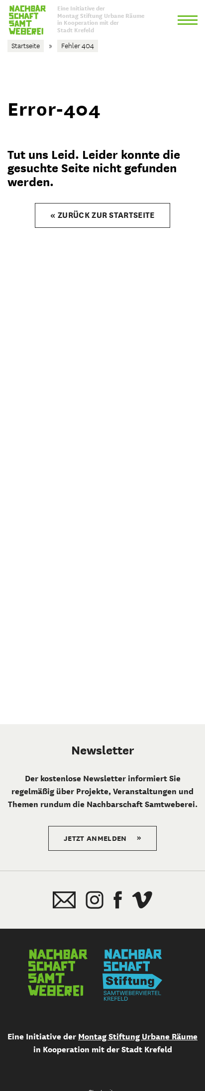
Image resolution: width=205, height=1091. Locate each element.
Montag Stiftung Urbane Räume (138, 1036)
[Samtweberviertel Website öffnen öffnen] (58, 975)
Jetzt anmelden (102, 837)
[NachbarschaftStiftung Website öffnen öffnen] (132, 975)
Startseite (25, 45)
